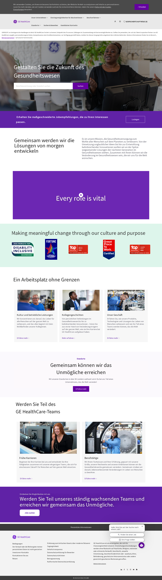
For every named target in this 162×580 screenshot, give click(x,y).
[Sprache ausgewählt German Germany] (120, 21)
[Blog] (130, 569)
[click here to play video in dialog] (81, 195)
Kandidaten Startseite (69, 25)
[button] (115, 21)
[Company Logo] (21, 21)
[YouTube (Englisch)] (133, 569)
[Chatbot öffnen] (141, 545)
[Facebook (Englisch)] (124, 569)
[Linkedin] (121, 569)
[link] (81, 389)
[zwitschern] (127, 569)
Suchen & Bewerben (51, 25)
